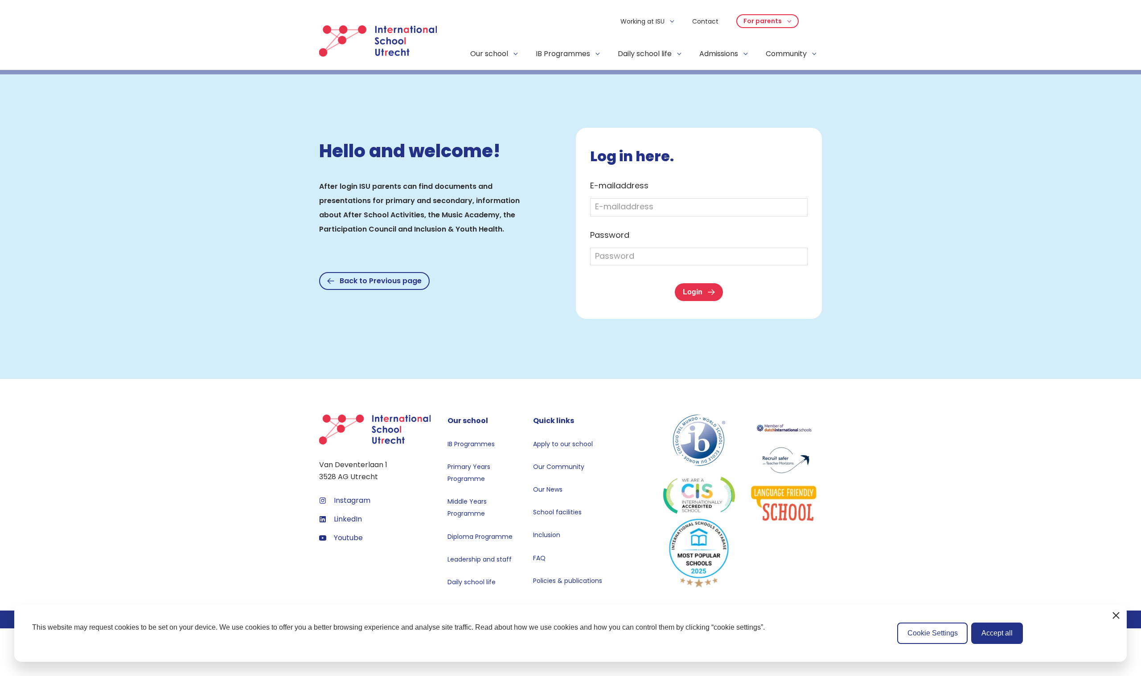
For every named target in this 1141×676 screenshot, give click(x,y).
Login (692, 292)
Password (609, 234)
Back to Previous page (381, 281)
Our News (547, 489)
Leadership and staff (479, 559)
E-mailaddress (619, 185)
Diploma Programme (480, 536)
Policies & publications (567, 580)
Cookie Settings (932, 633)
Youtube (348, 538)
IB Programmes (471, 444)
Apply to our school (563, 444)
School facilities (557, 512)
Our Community (558, 466)
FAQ (539, 558)
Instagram (352, 500)
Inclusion (546, 534)
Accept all (997, 633)
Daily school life (471, 582)
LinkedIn (348, 519)
